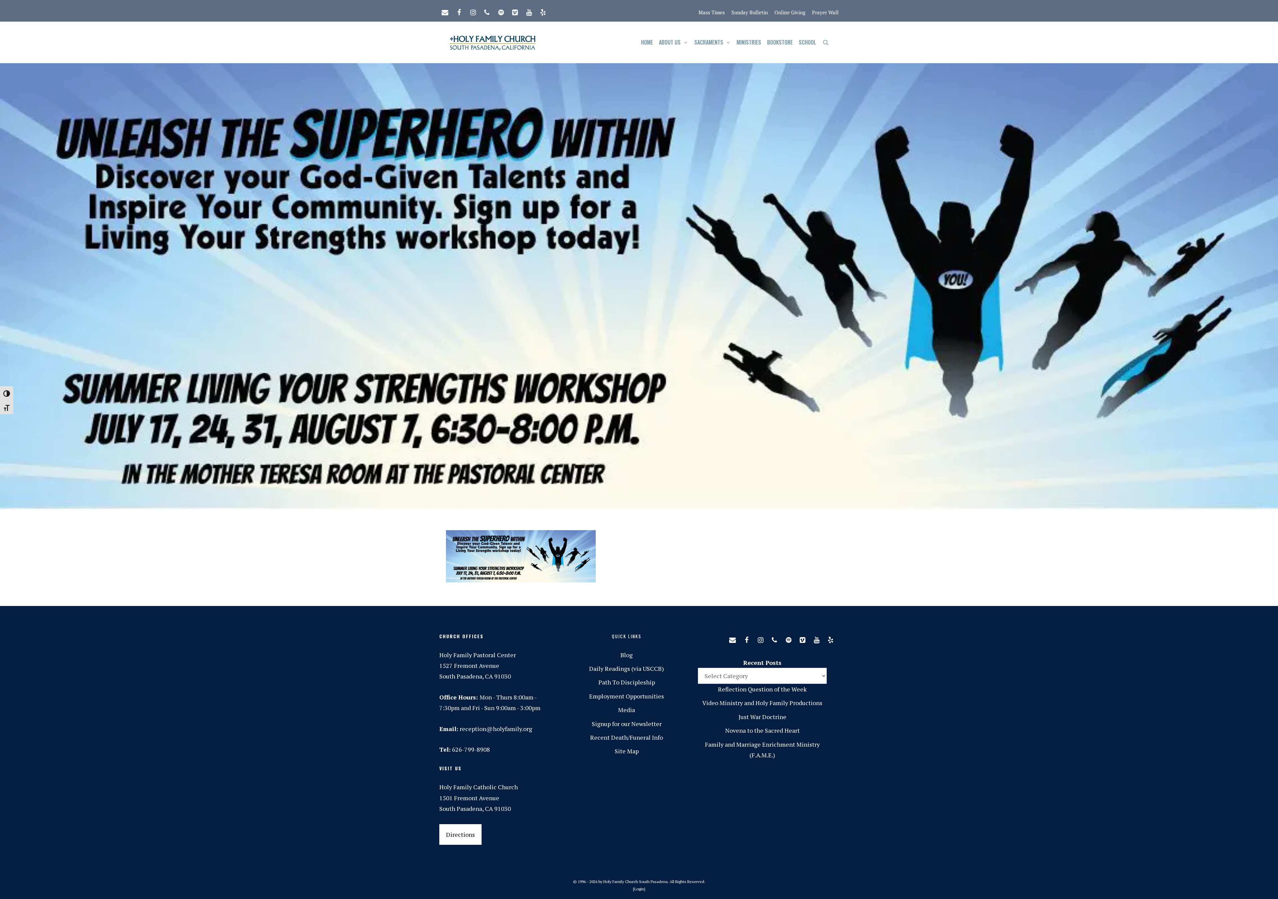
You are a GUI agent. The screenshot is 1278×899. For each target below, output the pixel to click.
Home (647, 42)
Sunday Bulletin (750, 12)
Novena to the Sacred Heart (762, 730)
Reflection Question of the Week (762, 689)
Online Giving (789, 12)
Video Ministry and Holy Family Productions (762, 703)
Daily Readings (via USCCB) (626, 669)
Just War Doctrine (762, 717)
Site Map (627, 751)
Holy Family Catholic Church (478, 787)
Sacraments (708, 42)
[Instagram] (473, 11)
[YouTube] (528, 11)
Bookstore (780, 42)
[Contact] (445, 11)
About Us (670, 42)
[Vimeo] (515, 11)
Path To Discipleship (626, 682)
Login (639, 888)
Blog (626, 655)
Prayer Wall (825, 12)
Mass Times (712, 12)
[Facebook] (459, 11)
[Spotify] (501, 11)
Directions (460, 834)
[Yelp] (542, 11)
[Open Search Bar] (825, 42)
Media (626, 710)
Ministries (749, 42)
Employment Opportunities (626, 696)
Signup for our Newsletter (627, 724)
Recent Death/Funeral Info (626, 737)
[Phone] (487, 11)
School (807, 42)
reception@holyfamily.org (496, 729)
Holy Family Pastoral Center (477, 655)
